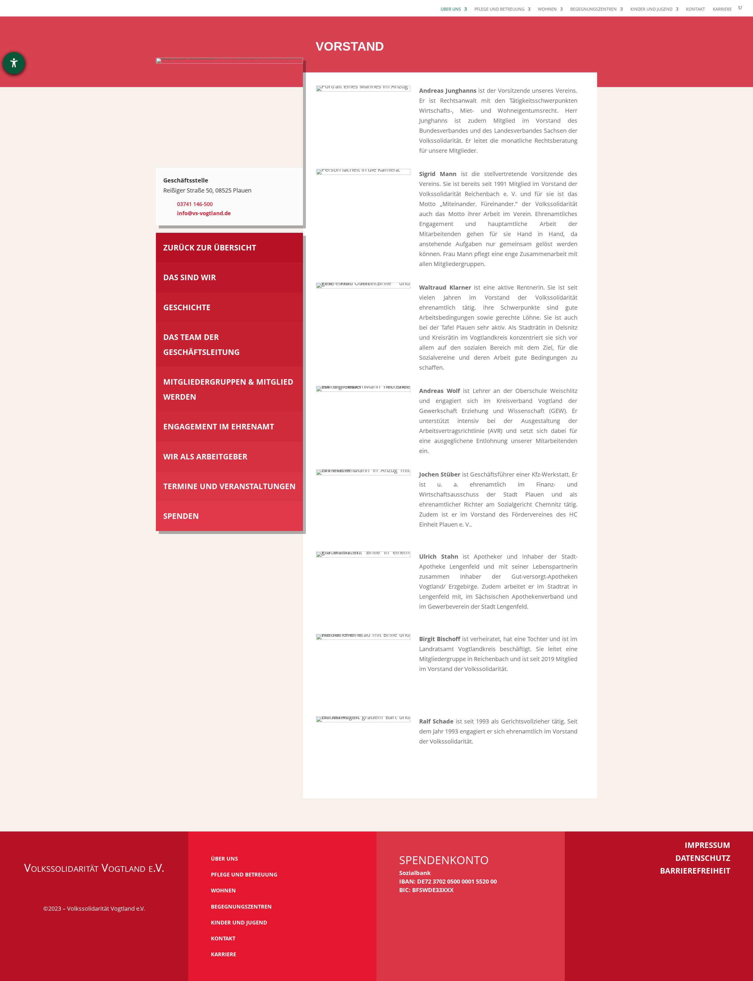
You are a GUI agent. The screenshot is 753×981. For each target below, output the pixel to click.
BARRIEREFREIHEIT (695, 871)
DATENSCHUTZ (702, 858)
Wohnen (547, 9)
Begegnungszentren (593, 9)
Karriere (722, 9)
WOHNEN (223, 890)
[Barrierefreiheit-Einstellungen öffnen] (14, 63)
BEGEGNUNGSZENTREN (241, 906)
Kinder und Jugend (651, 9)
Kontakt (695, 9)
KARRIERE (223, 954)
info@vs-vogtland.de (204, 213)
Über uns (451, 9)
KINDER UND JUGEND (239, 922)
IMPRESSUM (707, 845)
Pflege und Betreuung (499, 9)
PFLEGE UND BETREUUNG (244, 874)
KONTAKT (223, 938)
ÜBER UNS (224, 858)
